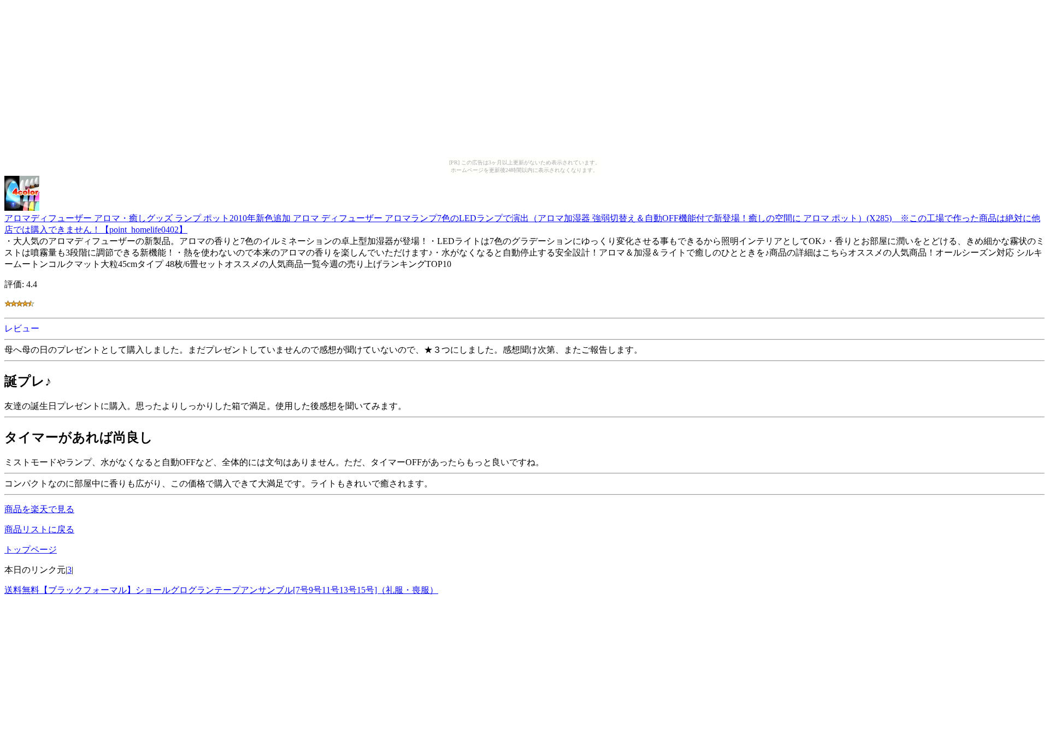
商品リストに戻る (39, 529)
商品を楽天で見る (39, 509)
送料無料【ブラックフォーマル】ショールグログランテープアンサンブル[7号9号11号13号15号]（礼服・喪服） (221, 590)
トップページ (30, 549)
